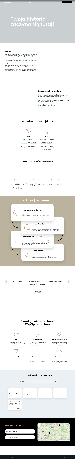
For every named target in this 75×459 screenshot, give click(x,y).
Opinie (33, 2)
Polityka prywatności (17, 457)
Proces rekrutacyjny (27, 2)
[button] (35, 295)
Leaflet (59, 440)
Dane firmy (10, 457)
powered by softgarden (63, 457)
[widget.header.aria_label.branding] (8, 2)
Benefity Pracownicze (40, 2)
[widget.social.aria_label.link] (32, 450)
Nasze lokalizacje (49, 2)
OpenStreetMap (64, 440)
